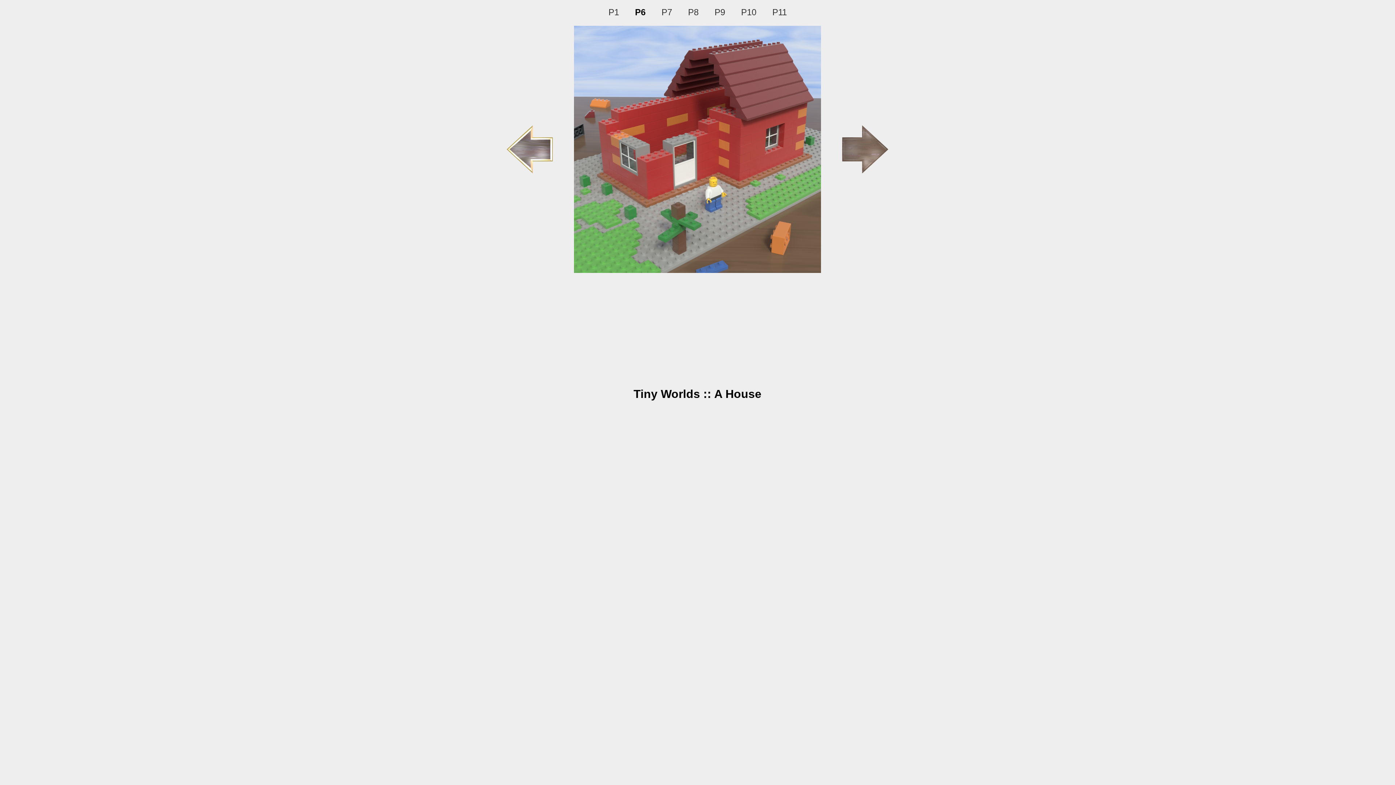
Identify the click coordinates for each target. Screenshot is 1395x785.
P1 (613, 12)
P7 (667, 12)
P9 (720, 12)
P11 (779, 12)
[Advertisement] (697, 327)
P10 (748, 12)
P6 (640, 12)
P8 (693, 12)
